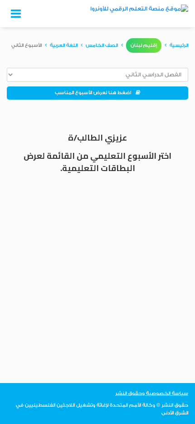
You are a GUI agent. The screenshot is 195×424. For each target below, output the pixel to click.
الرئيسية (179, 45)
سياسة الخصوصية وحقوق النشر (151, 393)
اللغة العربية (64, 45)
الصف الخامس (102, 45)
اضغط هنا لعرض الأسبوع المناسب (95, 93)
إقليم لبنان (144, 45)
